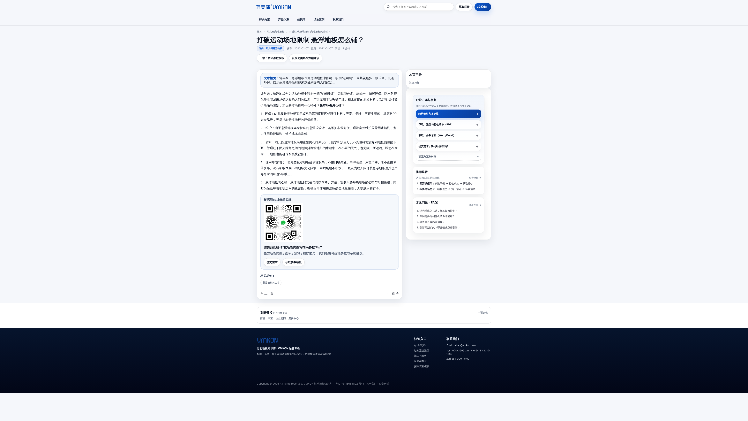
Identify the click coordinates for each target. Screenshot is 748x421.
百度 (262, 318)
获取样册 (464, 6)
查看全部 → (475, 177)
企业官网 (281, 318)
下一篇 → (392, 293)
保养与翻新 (420, 361)
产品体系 (283, 19)
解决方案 (264, 19)
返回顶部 (414, 82)
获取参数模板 (293, 262)
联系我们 (482, 6)
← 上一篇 (267, 293)
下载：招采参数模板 (272, 58)
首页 (259, 31)
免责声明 (384, 383)
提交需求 (272, 262)
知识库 (301, 19)
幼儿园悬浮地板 (275, 31)
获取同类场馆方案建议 (305, 58)
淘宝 (270, 318)
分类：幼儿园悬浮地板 (270, 48)
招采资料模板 (421, 366)
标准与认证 (420, 345)
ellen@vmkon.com (465, 345)
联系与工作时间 (427, 156)
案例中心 (293, 318)
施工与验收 (420, 355)
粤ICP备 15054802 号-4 (349, 383)
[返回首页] (267, 340)
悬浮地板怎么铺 (271, 282)
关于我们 (371, 383)
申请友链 (483, 312)
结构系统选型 (421, 350)
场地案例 (319, 19)
